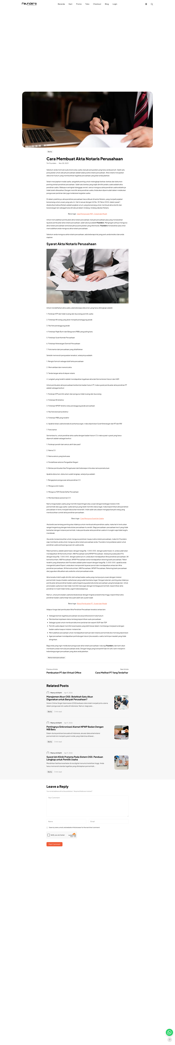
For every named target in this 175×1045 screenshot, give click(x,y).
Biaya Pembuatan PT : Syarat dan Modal (92, 603)
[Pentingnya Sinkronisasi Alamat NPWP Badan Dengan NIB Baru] (118, 732)
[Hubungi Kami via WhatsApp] (169, 1032)
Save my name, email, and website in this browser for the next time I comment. (74, 827)
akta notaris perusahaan (57, 657)
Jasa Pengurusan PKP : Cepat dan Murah (92, 214)
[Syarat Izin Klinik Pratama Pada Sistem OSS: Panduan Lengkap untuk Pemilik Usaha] (118, 763)
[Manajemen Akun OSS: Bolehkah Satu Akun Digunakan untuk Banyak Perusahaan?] (118, 702)
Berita (50, 151)
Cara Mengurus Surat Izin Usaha (92, 518)
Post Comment (54, 844)
